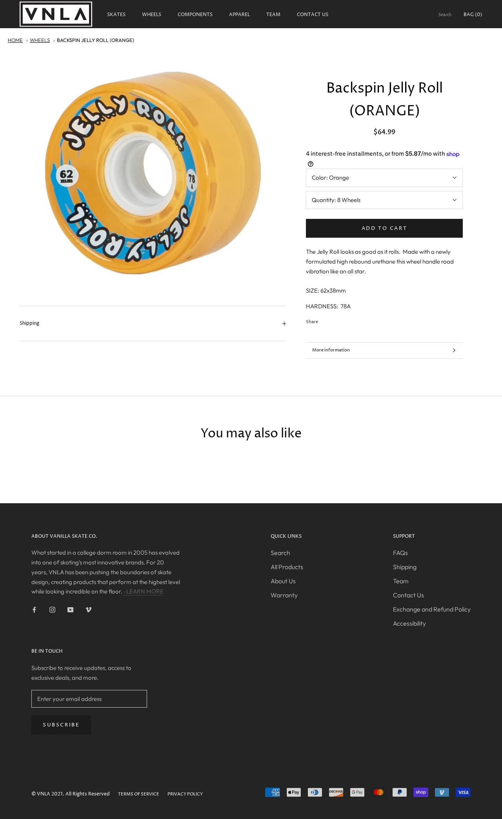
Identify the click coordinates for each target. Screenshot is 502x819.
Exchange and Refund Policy (432, 609)
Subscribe (61, 724)
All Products (287, 567)
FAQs (400, 553)
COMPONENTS (195, 14)
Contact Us (408, 595)
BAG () (473, 14)
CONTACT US (312, 14)
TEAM (273, 14)
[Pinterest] (346, 320)
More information (331, 350)
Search (444, 15)
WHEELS (151, 14)
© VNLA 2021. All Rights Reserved (70, 794)
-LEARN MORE (144, 591)
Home (15, 40)
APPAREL (239, 14)
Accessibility (409, 623)
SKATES (116, 14)
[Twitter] (335, 320)
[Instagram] (52, 609)
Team (401, 581)
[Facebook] (325, 320)
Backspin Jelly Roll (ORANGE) (95, 40)
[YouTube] (70, 609)
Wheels (40, 40)
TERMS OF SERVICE (138, 794)
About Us (283, 581)
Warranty (284, 595)
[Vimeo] (88, 609)
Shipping (29, 323)
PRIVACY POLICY (185, 794)
